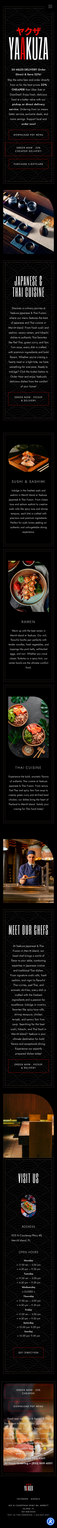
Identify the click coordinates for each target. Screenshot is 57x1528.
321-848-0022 (29, 1511)
